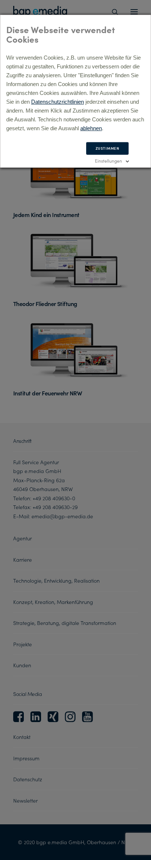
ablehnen (91, 128)
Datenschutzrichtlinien (57, 102)
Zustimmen (107, 148)
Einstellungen (108, 160)
